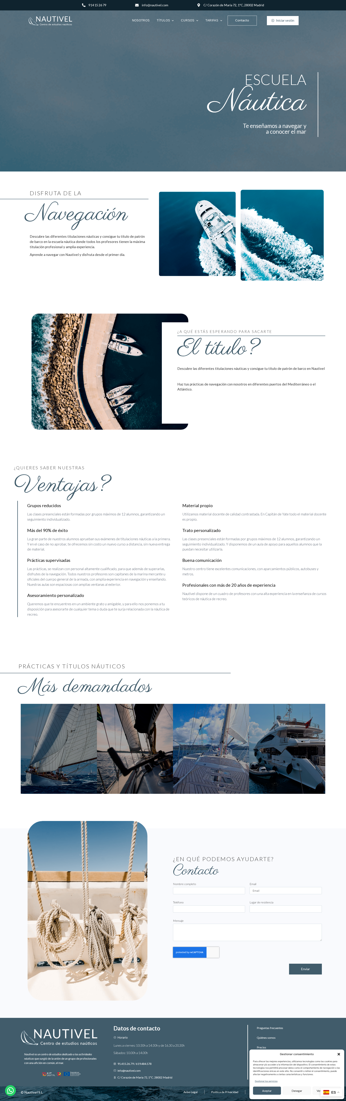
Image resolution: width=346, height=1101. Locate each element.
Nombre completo (184, 884)
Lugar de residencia (261, 902)
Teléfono (178, 902)
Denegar (297, 1090)
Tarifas (211, 20)
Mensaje (178, 920)
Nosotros (141, 20)
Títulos (163, 20)
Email (253, 884)
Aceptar (267, 1090)
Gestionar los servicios (266, 1081)
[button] (339, 1054)
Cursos (187, 20)
